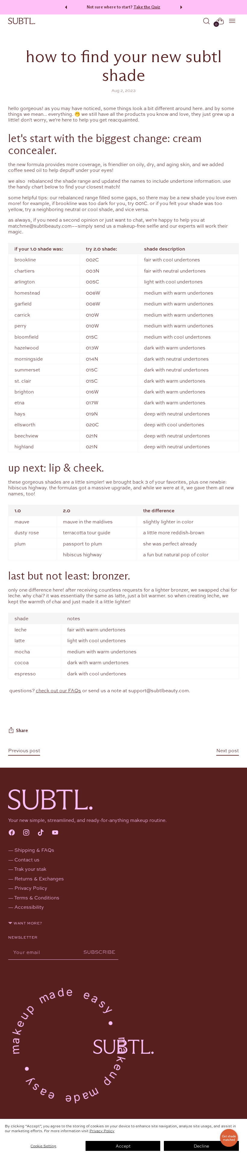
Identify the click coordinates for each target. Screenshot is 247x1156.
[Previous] (65, 7)
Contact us (26, 859)
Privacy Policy (101, 1130)
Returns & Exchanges (39, 878)
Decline (201, 1146)
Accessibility (29, 906)
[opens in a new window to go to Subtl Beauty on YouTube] (55, 833)
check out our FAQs (58, 690)
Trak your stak (30, 868)
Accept (123, 1146)
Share (22, 730)
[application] (229, 1138)
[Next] (182, 7)
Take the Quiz (146, 7)
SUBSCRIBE (99, 951)
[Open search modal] (206, 21)
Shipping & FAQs (34, 849)
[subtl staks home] (21, 21)
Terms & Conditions (36, 897)
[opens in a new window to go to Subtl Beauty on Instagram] (26, 833)
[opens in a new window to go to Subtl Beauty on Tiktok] (40, 833)
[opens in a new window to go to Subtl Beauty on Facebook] (11, 833)
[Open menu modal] (232, 21)
